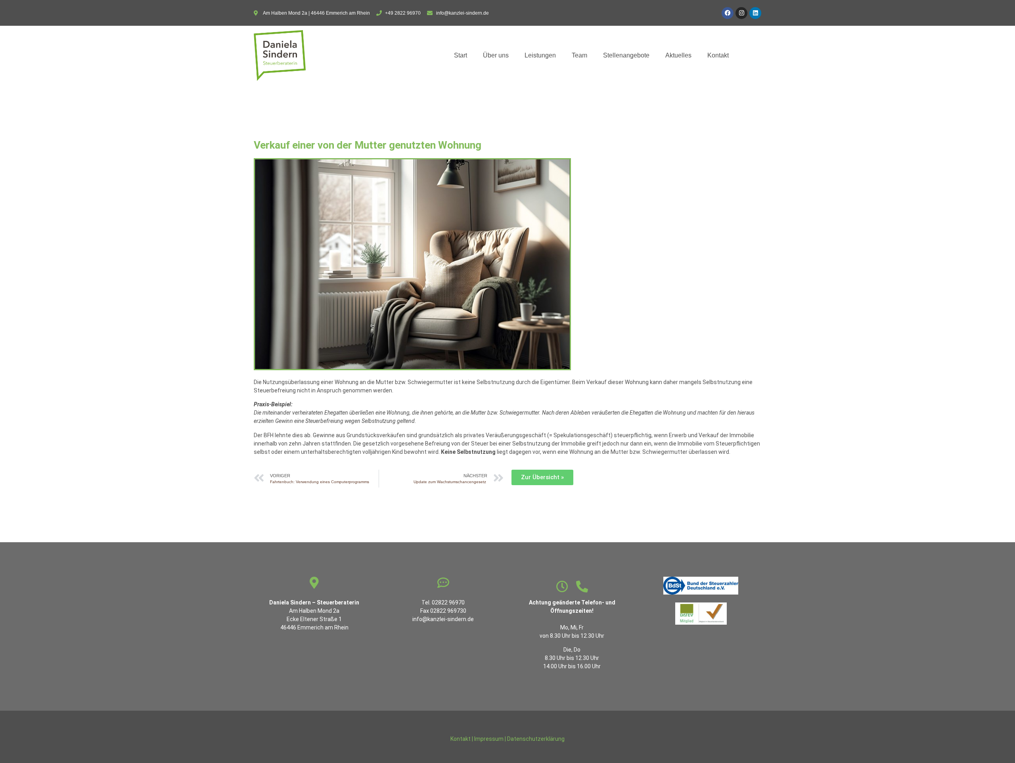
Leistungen (540, 55)
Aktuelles (678, 55)
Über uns (496, 55)
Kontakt (718, 55)
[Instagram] (741, 13)
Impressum (489, 739)
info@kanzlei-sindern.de (443, 619)
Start (460, 55)
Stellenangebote (626, 55)
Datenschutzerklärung (536, 739)
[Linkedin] (755, 13)
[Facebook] (727, 13)
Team (579, 55)
